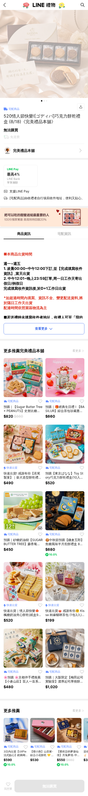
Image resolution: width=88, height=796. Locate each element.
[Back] (5, 4)
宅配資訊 (64, 233)
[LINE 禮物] (44, 5)
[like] (40, 401)
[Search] (82, 4)
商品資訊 (24, 233)
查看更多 (41, 328)
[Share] (80, 107)
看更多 (76, 350)
